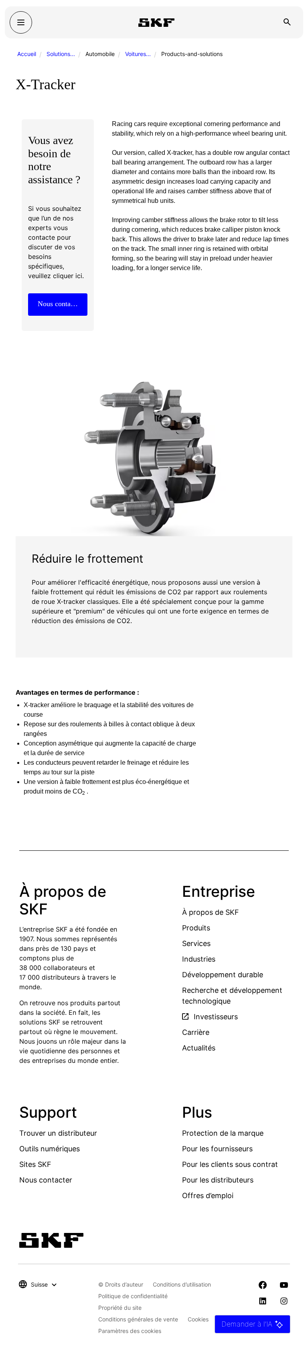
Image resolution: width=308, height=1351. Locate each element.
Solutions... (61, 53)
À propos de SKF (210, 912)
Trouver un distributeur (58, 1133)
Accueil (26, 53)
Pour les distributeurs (217, 1180)
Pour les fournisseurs (217, 1149)
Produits (196, 928)
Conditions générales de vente (138, 1319)
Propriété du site (120, 1307)
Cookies (198, 1319)
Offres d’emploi (207, 1195)
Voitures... (138, 53)
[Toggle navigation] (21, 22)
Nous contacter (45, 1180)
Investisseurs (215, 1016)
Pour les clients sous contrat (230, 1164)
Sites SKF (35, 1164)
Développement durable (222, 974)
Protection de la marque (222, 1133)
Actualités (198, 1048)
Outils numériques (49, 1149)
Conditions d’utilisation (182, 1284)
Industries (198, 959)
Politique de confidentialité (133, 1296)
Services (196, 943)
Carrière (195, 1032)
